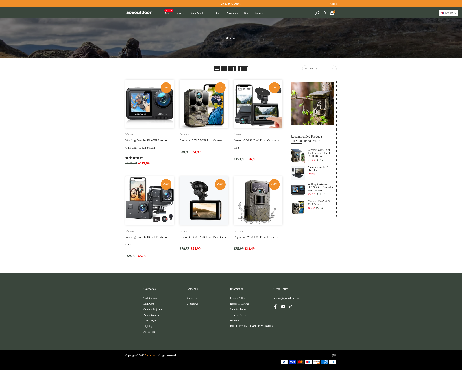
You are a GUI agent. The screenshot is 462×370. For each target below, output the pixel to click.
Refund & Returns (239, 303)
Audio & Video (197, 13)
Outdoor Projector (152, 309)
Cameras (180, 13)
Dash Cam (148, 303)
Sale (168, 12)
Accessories (232, 13)
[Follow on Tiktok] (291, 306)
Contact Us (192, 303)
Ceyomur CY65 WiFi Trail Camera (201, 140)
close (129, 4)
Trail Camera (150, 298)
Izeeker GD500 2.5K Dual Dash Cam (203, 237)
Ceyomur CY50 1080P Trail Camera (256, 237)
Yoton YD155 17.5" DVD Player (318, 169)
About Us (192, 298)
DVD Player (149, 320)
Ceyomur (184, 134)
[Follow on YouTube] (283, 306)
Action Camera (151, 315)
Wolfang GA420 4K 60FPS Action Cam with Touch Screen (320, 187)
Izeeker (237, 134)
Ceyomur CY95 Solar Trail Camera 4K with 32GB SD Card (319, 153)
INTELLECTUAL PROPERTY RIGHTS (251, 326)
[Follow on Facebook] (275, 306)
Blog (246, 13)
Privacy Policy (237, 298)
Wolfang (129, 134)
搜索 (334, 355)
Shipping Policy (238, 309)
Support (259, 13)
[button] (134, 158)
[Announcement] (231, 4)
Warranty (234, 320)
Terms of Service (239, 315)
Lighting (216, 13)
